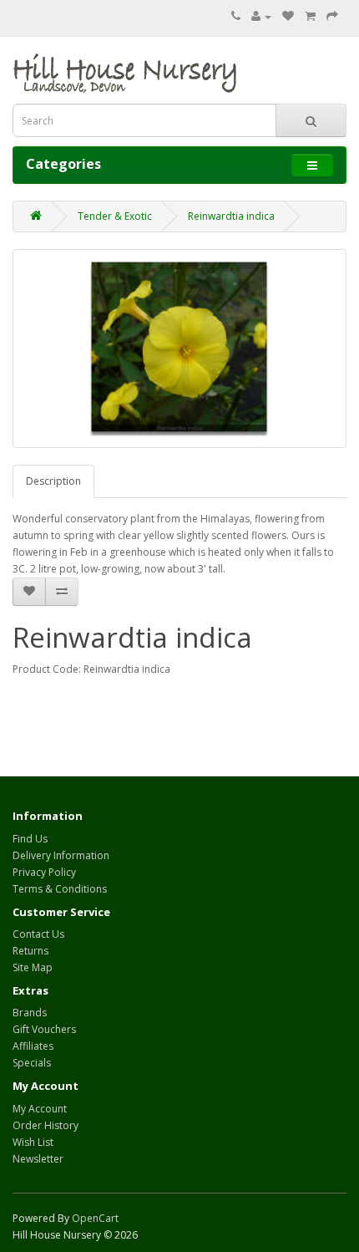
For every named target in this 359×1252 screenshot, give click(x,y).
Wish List (33, 1142)
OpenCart (95, 1218)
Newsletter (38, 1159)
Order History (45, 1125)
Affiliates (33, 1046)
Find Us (30, 839)
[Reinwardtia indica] (179, 348)
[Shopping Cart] (310, 16)
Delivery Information (61, 855)
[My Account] (261, 16)
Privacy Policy (44, 872)
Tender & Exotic (115, 216)
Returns (30, 951)
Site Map (33, 967)
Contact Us (38, 934)
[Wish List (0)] (288, 16)
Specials (32, 1063)
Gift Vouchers (44, 1029)
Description (53, 481)
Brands (30, 1012)
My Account (40, 1109)
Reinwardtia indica (231, 216)
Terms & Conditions (60, 889)
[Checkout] (332, 16)
